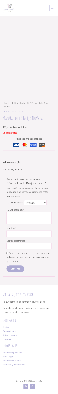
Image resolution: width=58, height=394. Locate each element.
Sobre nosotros (10, 335)
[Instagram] (25, 386)
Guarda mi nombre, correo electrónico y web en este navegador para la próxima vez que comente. (28, 257)
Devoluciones (9, 331)
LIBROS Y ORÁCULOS (19, 103)
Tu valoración (15, 209)
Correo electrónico (16, 240)
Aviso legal (8, 356)
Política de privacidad (13, 352)
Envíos (6, 327)
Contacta (7, 339)
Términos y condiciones (14, 364)
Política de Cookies (12, 360)
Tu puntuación (14, 202)
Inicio (5, 103)
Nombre (11, 228)
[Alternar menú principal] (52, 8)
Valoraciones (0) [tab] (11, 162)
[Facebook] (32, 386)
